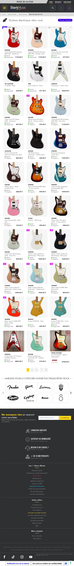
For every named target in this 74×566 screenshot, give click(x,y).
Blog (37, 525)
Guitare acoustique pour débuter (38, 549)
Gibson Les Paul (7, 547)
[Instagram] (22, 557)
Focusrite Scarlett (66, 547)
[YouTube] (30, 557)
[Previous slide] (3, 393)
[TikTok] (13, 557)
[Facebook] (4, 557)
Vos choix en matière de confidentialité (47, 563)
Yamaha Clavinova (47, 547)
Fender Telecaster (29, 547)
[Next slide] (71, 393)
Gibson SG (38, 547)
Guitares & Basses (12, 14)
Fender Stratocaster (18, 547)
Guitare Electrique (23, 14)
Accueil (3, 14)
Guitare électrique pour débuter (20, 549)
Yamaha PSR (57, 547)
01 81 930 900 (40, 449)
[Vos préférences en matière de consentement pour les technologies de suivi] (70, 562)
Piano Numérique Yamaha (55, 549)
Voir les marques (65, 20)
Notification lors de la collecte (18, 563)
